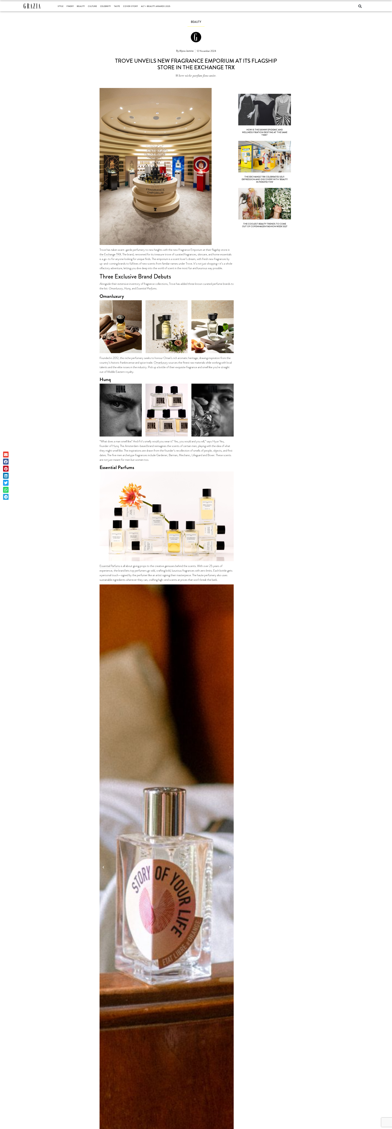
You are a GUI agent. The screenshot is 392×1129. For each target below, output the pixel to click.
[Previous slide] (103, 866)
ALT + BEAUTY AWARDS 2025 (155, 6)
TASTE (117, 6)
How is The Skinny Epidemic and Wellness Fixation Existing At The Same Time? (264, 132)
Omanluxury (161, 362)
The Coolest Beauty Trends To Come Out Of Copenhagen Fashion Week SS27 (264, 225)
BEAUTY (81, 6)
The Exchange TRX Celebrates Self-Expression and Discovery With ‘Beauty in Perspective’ (265, 179)
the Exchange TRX (110, 254)
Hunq (115, 446)
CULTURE (92, 6)
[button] (360, 6)
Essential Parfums (110, 566)
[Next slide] (230, 866)
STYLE (61, 6)
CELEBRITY (105, 6)
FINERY (70, 6)
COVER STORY (130, 6)
